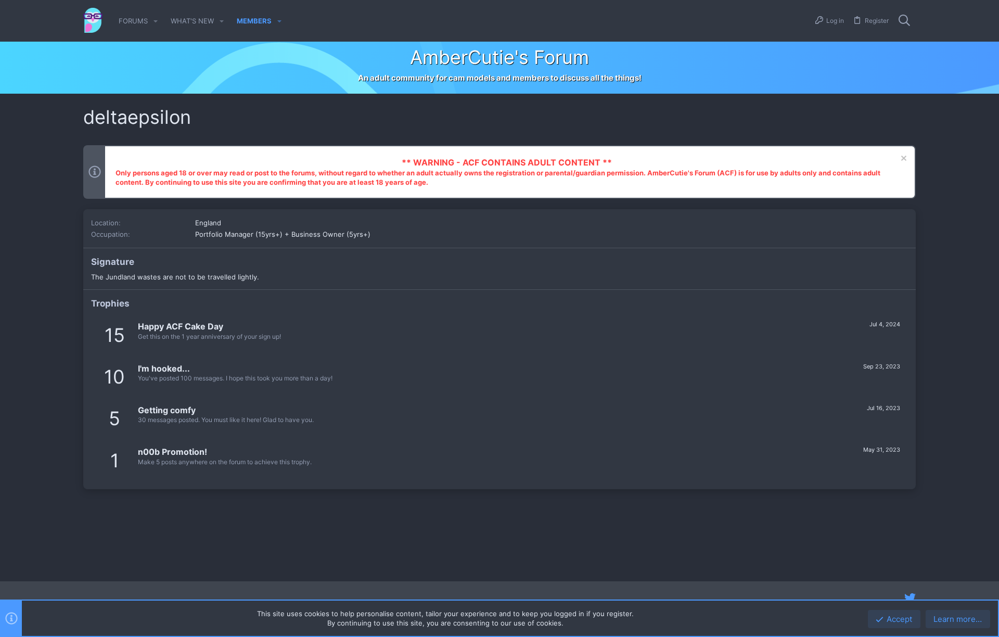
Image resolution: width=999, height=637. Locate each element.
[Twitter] (910, 598)
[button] (155, 21)
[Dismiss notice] (902, 159)
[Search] (904, 20)
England (208, 223)
